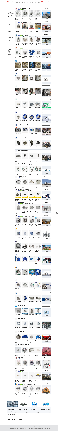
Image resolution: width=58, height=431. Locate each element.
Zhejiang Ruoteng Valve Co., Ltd (22, 383)
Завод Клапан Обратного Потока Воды (29, 420)
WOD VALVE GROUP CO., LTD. (21, 305)
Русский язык (31, 426)
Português (27, 426)
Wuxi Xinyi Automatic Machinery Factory (23, 150)
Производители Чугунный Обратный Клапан (12, 422)
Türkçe (43, 426)
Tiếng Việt (45, 426)
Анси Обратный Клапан (10, 417)
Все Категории (9, 3)
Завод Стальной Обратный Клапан (37, 420)
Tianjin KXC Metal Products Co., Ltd (22, 111)
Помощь (43, 3)
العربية (35, 426)
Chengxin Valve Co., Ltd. (21, 331)
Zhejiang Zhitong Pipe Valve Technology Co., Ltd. (24, 8)
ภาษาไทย (41, 426)
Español (22, 426)
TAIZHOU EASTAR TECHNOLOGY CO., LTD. (23, 292)
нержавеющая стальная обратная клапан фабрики (33, 2)
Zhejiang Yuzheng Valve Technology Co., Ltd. (23, 344)
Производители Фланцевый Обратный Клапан (22, 422)
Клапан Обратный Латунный (38, 415)
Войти (50, 1)
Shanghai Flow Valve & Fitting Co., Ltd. (22, 163)
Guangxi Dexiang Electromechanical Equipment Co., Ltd (24, 189)
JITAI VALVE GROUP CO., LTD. (21, 318)
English (13, 426)
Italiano (29, 426)
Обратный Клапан (13, 415)
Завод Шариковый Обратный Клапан (20, 420)
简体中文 (15, 426)
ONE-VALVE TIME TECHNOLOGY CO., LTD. (23, 357)
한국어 (33, 426)
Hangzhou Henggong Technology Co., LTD (23, 124)
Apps (45, 3)
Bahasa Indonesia (47, 426)
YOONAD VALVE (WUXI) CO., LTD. (22, 176)
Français (20, 426)
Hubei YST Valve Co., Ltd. (21, 202)
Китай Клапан (9, 415)
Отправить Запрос (46, 8)
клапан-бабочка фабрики (26, 2)
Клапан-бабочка (18, 415)
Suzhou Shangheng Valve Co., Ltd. (22, 137)
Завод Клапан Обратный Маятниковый (11, 420)
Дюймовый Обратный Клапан (45, 415)
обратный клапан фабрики (21, 2)
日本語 (18, 426)
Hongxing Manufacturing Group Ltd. (22, 370)
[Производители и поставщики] (10, 1)
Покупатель (39, 3)
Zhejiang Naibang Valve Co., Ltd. (22, 21)
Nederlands (37, 426)
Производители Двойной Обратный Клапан (32, 422)
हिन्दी (39, 426)
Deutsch (24, 426)
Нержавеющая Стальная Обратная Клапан (25, 415)
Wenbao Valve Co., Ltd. (20, 215)
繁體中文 (17, 426)
